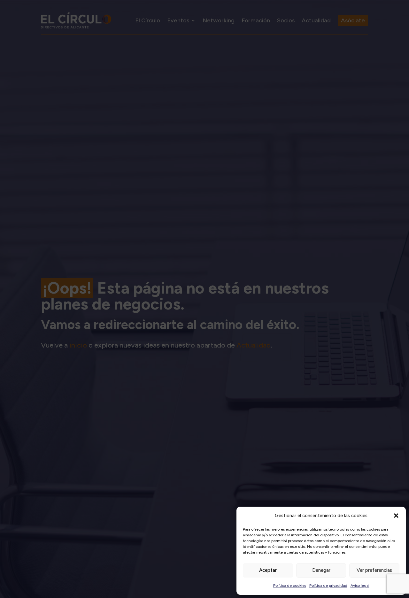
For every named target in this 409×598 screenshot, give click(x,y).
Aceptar (268, 570)
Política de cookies (289, 585)
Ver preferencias (374, 570)
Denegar (321, 570)
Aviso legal (360, 585)
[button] (396, 515)
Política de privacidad (328, 585)
